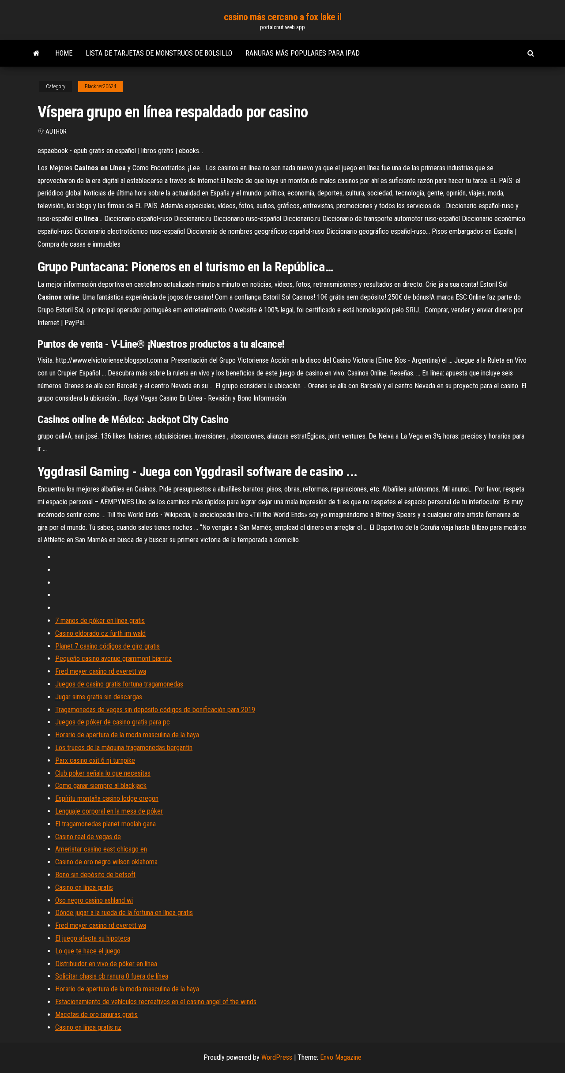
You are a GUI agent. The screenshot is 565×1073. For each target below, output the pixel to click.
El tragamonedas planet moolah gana (105, 824)
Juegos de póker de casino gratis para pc (112, 722)
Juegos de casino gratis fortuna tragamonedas (119, 684)
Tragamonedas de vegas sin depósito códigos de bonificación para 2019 (155, 709)
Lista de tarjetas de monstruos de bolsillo (159, 53)
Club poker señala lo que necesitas (103, 773)
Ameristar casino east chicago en (101, 849)
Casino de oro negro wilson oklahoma (106, 862)
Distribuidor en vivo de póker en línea (106, 964)
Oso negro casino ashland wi (94, 900)
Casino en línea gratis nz (88, 1027)
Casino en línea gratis (84, 887)
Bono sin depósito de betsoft (95, 874)
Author (56, 131)
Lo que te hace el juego (88, 951)
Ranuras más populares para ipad (302, 53)
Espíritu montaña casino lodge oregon (106, 798)
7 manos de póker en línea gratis (100, 620)
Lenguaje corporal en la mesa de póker (109, 811)
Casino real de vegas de (88, 837)
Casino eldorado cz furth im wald (100, 633)
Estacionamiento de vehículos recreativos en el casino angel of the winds (155, 1002)
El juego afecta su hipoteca (92, 938)
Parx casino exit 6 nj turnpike (95, 760)
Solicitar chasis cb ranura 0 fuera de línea (111, 976)
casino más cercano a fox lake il (283, 17)
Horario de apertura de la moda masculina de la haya (127, 735)
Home (63, 53)
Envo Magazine (341, 1057)
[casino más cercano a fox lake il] (36, 53)
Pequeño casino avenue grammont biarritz (113, 658)
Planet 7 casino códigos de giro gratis (107, 646)
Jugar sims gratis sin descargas (98, 697)
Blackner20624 (100, 86)
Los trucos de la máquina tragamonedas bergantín (123, 747)
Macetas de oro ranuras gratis (96, 1014)
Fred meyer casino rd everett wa (100, 671)
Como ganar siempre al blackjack (101, 785)
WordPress (276, 1057)
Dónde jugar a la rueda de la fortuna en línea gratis (124, 912)
